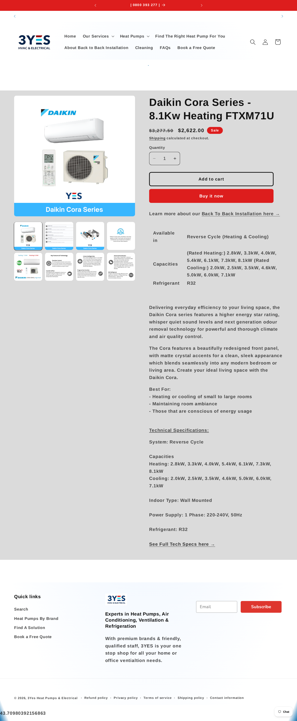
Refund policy (96, 698)
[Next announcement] (202, 5)
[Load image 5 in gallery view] (28, 267)
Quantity (157, 148)
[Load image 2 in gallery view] (59, 236)
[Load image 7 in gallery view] (90, 267)
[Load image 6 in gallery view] (59, 267)
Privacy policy (126, 698)
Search (21, 609)
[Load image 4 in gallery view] (121, 236)
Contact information (227, 698)
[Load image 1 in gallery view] (28, 236)
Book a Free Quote (33, 637)
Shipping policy (191, 698)
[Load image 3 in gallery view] (90, 236)
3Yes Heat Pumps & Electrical (53, 698)
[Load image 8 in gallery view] (121, 267)
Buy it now (211, 195)
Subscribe (261, 607)
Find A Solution (29, 628)
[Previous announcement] (95, 5)
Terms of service (157, 698)
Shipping (157, 138)
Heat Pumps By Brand (36, 618)
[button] (98, 36)
